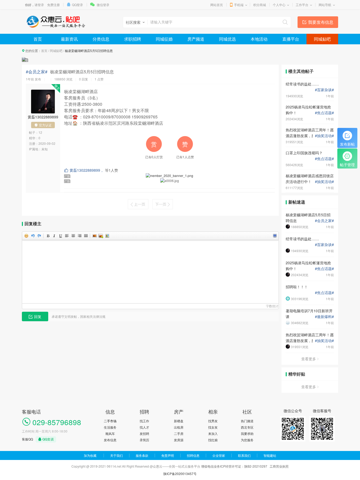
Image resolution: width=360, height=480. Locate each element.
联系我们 (244, 455)
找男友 (213, 421)
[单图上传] (94, 235)
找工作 (144, 421)
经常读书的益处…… (302, 84)
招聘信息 (193, 455)
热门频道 (247, 421)
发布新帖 (347, 144)
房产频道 (195, 39)
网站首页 (216, 4)
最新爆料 (324, 316)
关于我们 (116, 455)
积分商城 (259, 4)
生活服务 (110, 427)
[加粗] (47, 235)
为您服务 (247, 440)
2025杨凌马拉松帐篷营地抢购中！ (308, 109)
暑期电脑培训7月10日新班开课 (309, 313)
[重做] (39, 235)
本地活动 (259, 39)
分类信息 (101, 39)
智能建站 (270, 455)
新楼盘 (178, 421)
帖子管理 (347, 164)
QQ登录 (77, 4)
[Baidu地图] (107, 235)
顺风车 (110, 433)
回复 (37, 316)
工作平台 (302, 4)
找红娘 (213, 440)
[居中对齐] (73, 235)
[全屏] (274, 235)
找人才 (144, 427)
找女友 (213, 427)
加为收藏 (90, 455)
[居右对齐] (79, 235)
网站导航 (325, 4)
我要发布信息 (320, 22)
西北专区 (247, 427)
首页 (37, 39)
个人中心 (279, 4)
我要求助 (247, 433)
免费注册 (53, 4)
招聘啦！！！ (297, 286)
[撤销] (32, 235)
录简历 (144, 440)
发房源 (178, 440)
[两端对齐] (85, 235)
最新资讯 (69, 39)
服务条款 (142, 455)
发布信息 (110, 440)
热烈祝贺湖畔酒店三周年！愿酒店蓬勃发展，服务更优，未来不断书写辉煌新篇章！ (310, 132)
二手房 (178, 433)
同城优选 (227, 39)
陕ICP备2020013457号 (180, 473)
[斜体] (54, 235)
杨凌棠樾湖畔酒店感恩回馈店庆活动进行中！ (310, 178)
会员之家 (324, 220)
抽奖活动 (324, 135)
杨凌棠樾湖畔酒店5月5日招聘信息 (308, 217)
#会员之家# (36, 72)
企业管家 (218, 455)
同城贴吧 (322, 39)
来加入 (213, 433)
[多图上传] (100, 235)
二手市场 (110, 421)
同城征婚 (164, 39)
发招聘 (144, 433)
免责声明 (167, 455)
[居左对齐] (66, 235)
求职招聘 (132, 39)
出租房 (178, 427)
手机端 (239, 4)
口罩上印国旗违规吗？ (304, 152)
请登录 (39, 4)
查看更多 (308, 358)
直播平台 (290, 39)
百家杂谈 (324, 89)
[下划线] (60, 235)
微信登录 (103, 4)
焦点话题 (324, 112)
